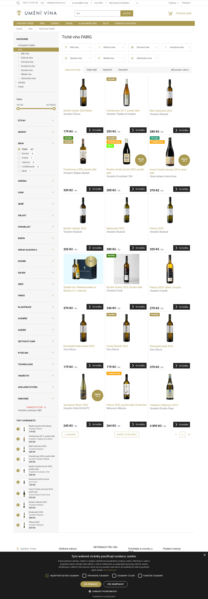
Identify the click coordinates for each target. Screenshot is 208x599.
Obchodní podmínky (119, 3)
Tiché (28, 149)
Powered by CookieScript (104, 596)
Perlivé (27, 158)
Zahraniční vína (28, 78)
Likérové (28, 162)
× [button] (204, 555)
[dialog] (104, 575)
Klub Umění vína (80, 3)
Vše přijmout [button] (91, 584)
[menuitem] (24, 23)
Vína (20, 49)
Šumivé (27, 153)
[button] (104, 591)
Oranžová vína (28, 66)
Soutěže (98, 3)
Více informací (110, 570)
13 (189, 434)
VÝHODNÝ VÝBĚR (26, 45)
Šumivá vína (27, 70)
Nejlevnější (92, 70)
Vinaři (21, 86)
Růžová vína (27, 58)
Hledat (127, 13)
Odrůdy (21, 82)
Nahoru (71, 434)
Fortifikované (30, 166)
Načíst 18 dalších (127, 434)
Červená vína (27, 62)
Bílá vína (25, 53)
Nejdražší (107, 70)
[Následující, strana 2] (182, 434)
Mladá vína (26, 74)
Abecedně (123, 70)
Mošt (26, 171)
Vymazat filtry (34, 407)
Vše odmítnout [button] (115, 584)
